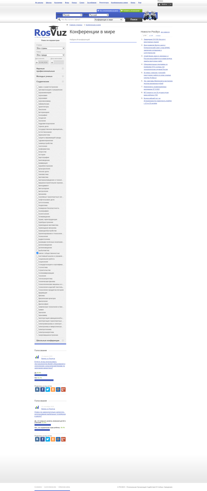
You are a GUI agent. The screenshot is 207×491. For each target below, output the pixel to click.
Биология (42, 110)
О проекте (38, 487)
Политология (43, 214)
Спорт (82, 2)
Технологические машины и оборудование (55, 284)
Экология (42, 313)
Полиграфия (43, 211)
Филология (43, 301)
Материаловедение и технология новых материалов (59, 180)
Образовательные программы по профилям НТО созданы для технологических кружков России (156, 66)
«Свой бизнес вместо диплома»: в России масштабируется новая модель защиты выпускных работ (158, 58)
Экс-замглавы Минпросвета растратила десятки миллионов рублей (158, 82)
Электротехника (44, 329)
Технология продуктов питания (51, 290)
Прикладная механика (47, 228)
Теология (42, 276)
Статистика (43, 267)
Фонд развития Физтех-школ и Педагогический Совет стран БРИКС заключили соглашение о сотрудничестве (157, 49)
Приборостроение (45, 222)
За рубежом (91, 2)
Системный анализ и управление (51, 256)
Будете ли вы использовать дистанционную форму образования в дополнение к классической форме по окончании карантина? (49, 365)
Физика (41, 296)
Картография (43, 157)
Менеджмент (43, 186)
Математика (43, 177)
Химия (41, 310)
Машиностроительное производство (53, 183)
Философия (43, 304)
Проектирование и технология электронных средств (59, 234)
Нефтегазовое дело (46, 200)
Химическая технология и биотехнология (55, 307)
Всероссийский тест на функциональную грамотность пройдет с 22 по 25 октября (158, 100)
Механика (42, 194)
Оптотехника (43, 203)
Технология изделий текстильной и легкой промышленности (62, 287)
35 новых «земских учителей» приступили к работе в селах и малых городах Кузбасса (157, 75)
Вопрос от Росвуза (48, 358)
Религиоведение (45, 248)
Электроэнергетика (46, 332)
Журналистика (44, 135)
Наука (133, 2)
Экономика (42, 315)
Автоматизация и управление (50, 90)
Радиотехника (44, 239)
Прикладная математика (48, 225)
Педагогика (42, 205)
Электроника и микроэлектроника (51, 327)
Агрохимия (42, 98)
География (42, 115)
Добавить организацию (131, 10)
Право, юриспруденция (47, 219)
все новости (165, 32)
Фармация (42, 293)
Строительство (44, 270)
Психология (43, 236)
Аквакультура (43, 104)
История (41, 155)
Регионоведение (45, 245)
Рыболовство (43, 250)
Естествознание (45, 132)
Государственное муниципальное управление (56, 129)
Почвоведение (44, 217)
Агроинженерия (44, 93)
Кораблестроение (45, 166)
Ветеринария (43, 112)
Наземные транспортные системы (52, 197)
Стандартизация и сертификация (51, 265)
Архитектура (43, 107)
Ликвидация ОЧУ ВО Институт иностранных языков (155, 40)
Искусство (42, 152)
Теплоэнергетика (45, 279)
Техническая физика (46, 282)
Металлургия (43, 188)
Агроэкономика (44, 101)
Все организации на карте (109, 10)
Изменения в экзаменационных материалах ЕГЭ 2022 (155, 88)
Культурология (44, 169)
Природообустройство (47, 231)
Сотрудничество (50, 487)
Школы (49, 2)
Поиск (133, 19)
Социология (43, 262)
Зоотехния (42, 146)
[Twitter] (47, 389)
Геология (42, 121)
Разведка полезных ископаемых (51, 242)
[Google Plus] (63, 389)
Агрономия (42, 95)
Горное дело (43, 126)
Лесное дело (43, 172)
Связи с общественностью (49, 253)
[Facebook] (42, 389)
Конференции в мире (119, 2)
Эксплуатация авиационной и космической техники (58, 318)
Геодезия (42, 118)
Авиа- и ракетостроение (48, 87)
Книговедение (44, 160)
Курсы (74, 2)
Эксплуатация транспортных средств (53, 321)
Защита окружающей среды (49, 138)
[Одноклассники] (53, 389)
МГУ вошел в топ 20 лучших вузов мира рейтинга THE (156, 94)
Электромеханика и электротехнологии (54, 324)
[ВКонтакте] (37, 389)
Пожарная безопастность (48, 208)
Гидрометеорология (46, 124)
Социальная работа (46, 259)
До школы (39, 2)
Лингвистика (43, 174)
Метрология (43, 191)
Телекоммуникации (46, 273)
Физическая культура (47, 298)
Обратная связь (64, 487)
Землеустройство (45, 143)
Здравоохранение (45, 141)
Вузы (67, 2)
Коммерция (43, 163)
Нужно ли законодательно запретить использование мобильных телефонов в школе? (50, 414)
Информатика (44, 149)
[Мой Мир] (58, 389)
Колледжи (58, 2)
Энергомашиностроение (48, 335)
